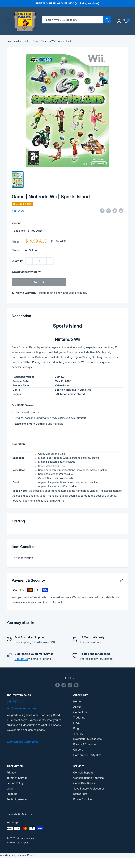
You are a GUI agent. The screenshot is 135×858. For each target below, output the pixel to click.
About (77, 706)
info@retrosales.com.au (21, 708)
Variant (16, 223)
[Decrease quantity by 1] (29, 261)
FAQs (76, 722)
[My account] (119, 21)
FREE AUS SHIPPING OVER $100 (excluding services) (67, 3)
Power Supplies (82, 799)
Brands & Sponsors (84, 744)
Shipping (12, 793)
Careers (78, 749)
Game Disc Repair (84, 783)
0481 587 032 (15, 701)
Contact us (21, 658)
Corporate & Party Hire (87, 755)
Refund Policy (15, 783)
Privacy (11, 772)
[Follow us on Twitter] (63, 685)
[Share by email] (121, 210)
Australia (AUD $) (17, 814)
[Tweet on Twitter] (114, 210)
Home (10, 41)
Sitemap (78, 733)
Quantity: (17, 261)
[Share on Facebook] (102, 210)
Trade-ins (79, 717)
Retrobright (80, 793)
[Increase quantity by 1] (50, 261)
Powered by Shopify (17, 842)
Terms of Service (17, 777)
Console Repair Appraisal (88, 777)
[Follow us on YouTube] (76, 685)
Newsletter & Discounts (87, 738)
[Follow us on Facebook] (57, 685)
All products (22, 41)
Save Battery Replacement (89, 788)
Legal (10, 788)
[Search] (107, 19)
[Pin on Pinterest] (108, 210)
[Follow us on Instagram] (70, 685)
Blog (76, 728)
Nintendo (18, 210)
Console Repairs (83, 772)
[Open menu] (8, 21)
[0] (126, 21)
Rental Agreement (17, 799)
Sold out (39, 282)
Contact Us (80, 712)
